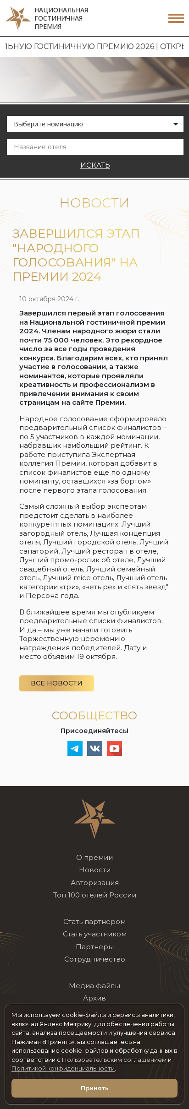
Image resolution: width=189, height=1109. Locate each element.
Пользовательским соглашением (114, 1059)
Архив (94, 998)
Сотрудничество (94, 959)
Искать (95, 165)
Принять (95, 1088)
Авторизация (95, 882)
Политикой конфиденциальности (63, 1068)
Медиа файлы (94, 985)
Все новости (57, 683)
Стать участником (95, 934)
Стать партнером (94, 921)
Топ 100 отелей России (94, 895)
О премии (94, 857)
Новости (95, 869)
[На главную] (94, 818)
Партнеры (95, 946)
